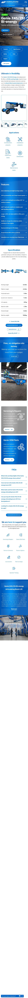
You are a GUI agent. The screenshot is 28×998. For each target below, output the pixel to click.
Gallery (5, 54)
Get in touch (14, 632)
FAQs (14, 54)
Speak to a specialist (7, 34)
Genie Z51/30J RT (12, 333)
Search (23, 5)
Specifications (16, 49)
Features (6, 49)
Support (5, 58)
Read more (7, 429)
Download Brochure (13, 329)
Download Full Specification (12, 325)
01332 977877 (12, 5)
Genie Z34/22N (15, 321)
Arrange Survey (14, 356)
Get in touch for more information (14, 515)
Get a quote (5, 30)
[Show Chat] (20, 996)
